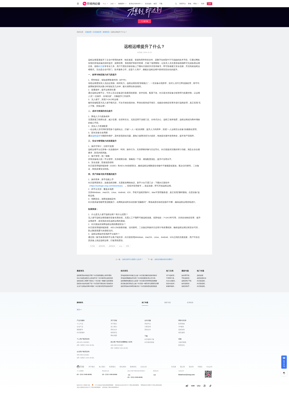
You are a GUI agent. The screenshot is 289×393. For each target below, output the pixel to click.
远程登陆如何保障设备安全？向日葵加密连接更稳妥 (139, 286)
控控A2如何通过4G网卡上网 (176, 283)
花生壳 (191, 367)
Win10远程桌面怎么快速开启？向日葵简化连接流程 (95, 278)
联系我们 (112, 367)
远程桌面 (200, 275)
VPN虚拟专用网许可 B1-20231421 (151, 385)
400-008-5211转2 (117, 345)
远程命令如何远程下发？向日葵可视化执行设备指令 (95, 283)
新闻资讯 (106, 32)
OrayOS (209, 367)
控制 (127, 246)
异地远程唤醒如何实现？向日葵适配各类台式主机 (138, 278)
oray (120, 246)
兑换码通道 (182, 342)
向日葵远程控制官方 (204, 286)
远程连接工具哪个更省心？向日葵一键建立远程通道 (95, 281)
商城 (189, 4)
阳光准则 (123, 367)
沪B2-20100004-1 (113, 387)
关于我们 (114, 324)
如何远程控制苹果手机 (189, 283)
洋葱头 (200, 367)
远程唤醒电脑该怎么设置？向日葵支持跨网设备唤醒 (139, 281)
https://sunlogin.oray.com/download (106, 186)
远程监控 (96, 136)
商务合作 (114, 329)
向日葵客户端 (149, 339)
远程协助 (181, 329)
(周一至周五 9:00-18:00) (119, 348)
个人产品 (80, 324)
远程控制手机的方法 (189, 286)
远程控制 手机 (186, 281)
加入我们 (114, 327)
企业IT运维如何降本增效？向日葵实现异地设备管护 (95, 286)
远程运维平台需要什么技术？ (132, 259)
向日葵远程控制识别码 (205, 283)
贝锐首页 (88, 32)
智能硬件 (80, 329)
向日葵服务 (81, 332)
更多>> (79, 309)
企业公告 (143, 367)
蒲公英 (182, 367)
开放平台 (147, 324)
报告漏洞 (181, 332)
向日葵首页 (97, 32)
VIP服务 (181, 327)
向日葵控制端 (149, 342)
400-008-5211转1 (83, 355)
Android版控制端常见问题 (175, 281)
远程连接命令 (201, 278)
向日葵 (101, 66)
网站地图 (114, 335)
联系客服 (181, 324)
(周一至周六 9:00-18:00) (85, 345)
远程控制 (102, 246)
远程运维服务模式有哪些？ (164, 259)
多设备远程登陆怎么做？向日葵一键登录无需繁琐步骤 (140, 283)
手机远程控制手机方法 (189, 278)
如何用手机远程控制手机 (190, 275)
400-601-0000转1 (83, 342)
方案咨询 (147, 327)
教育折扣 (181, 345)
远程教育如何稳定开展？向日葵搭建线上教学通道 (94, 275)
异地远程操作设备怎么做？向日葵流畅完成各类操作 (139, 275)
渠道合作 (147, 329)
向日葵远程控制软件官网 (205, 281)
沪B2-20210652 (134, 385)
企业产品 (80, 327)
